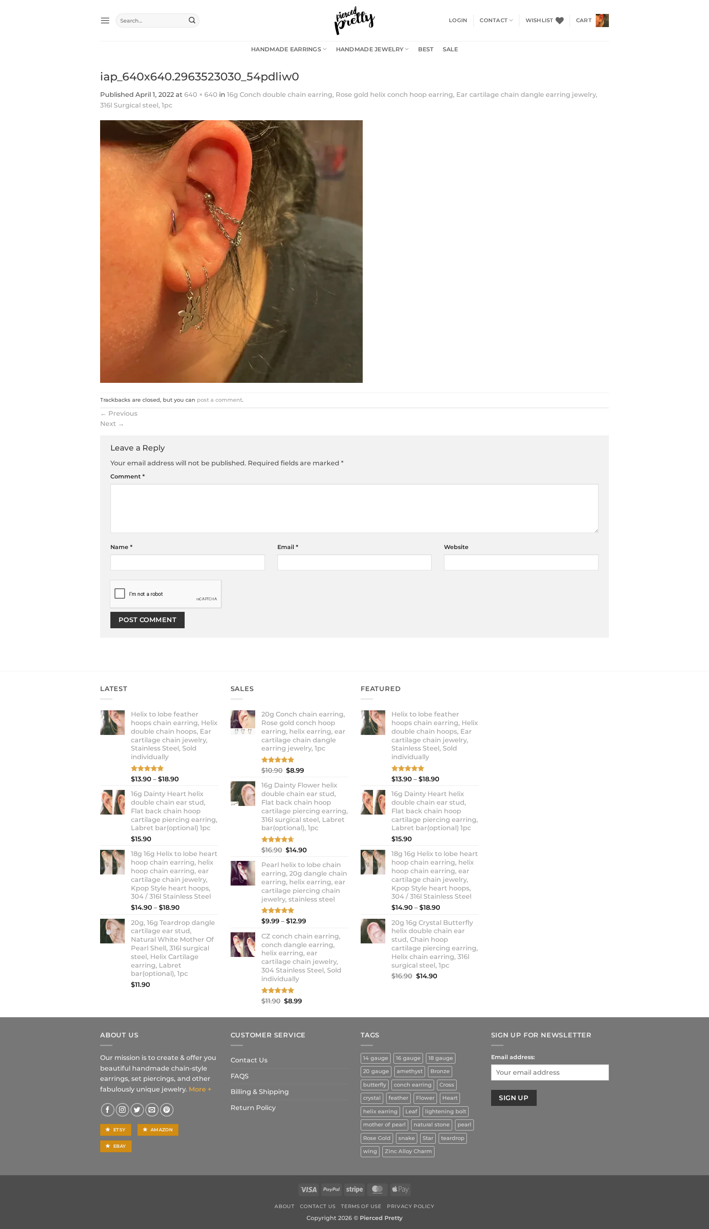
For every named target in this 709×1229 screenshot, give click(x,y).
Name (121, 547)
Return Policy (253, 1108)
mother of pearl (384, 1124)
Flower (425, 1098)
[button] (105, 20)
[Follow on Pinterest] (167, 1110)
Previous (118, 413)
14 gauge (375, 1058)
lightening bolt (445, 1111)
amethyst (410, 1071)
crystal (372, 1098)
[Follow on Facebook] (107, 1110)
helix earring (380, 1111)
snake (406, 1138)
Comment (127, 476)
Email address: (513, 1057)
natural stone (432, 1124)
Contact (494, 20)
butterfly (374, 1085)
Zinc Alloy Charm (408, 1151)
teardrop (452, 1138)
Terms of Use (361, 1206)
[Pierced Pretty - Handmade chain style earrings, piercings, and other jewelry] (354, 20)
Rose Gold (377, 1138)
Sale (450, 49)
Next (112, 424)
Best (426, 49)
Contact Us (249, 1060)
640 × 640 (200, 94)
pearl (464, 1124)
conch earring (413, 1085)
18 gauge (440, 1058)
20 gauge (376, 1071)
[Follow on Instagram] (122, 1110)
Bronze (440, 1071)
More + (200, 1089)
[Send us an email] (152, 1110)
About (284, 1206)
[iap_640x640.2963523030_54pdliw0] (231, 251)
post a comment (219, 400)
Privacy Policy (411, 1206)
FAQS (240, 1076)
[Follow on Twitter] (137, 1110)
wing (370, 1151)
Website (456, 547)
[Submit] (192, 20)
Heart (449, 1098)
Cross (446, 1085)
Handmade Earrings (286, 49)
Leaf (411, 1111)
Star (428, 1138)
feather (398, 1098)
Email (287, 547)
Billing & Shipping (260, 1092)
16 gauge (408, 1058)
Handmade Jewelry (370, 49)
